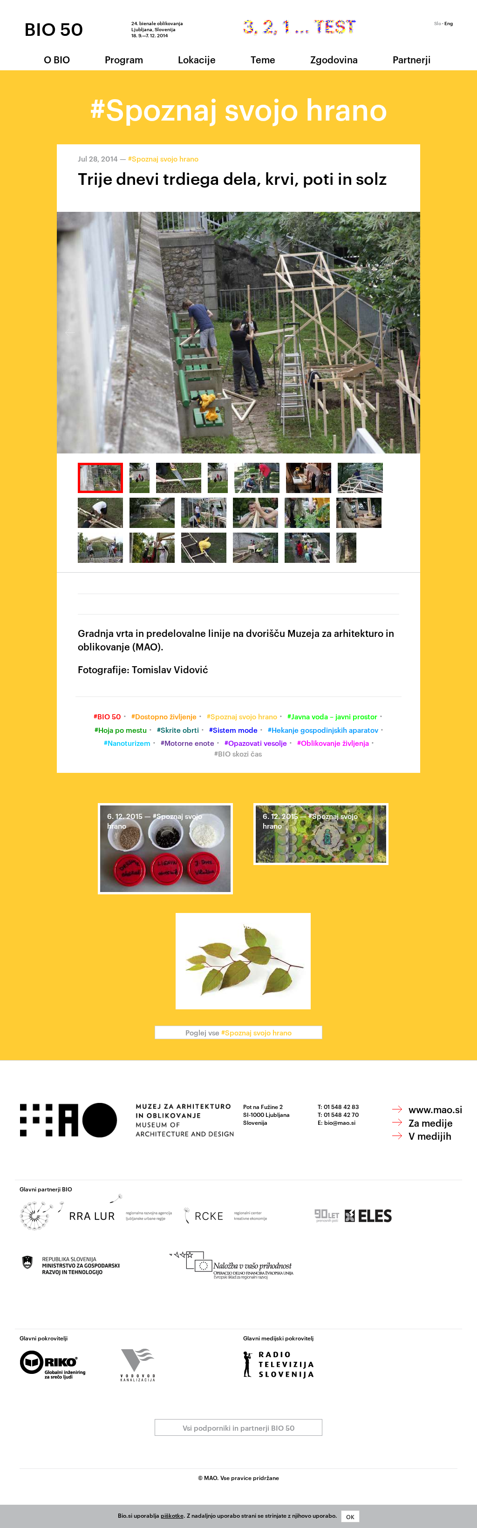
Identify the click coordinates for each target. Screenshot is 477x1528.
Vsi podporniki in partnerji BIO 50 (239, 1428)
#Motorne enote (187, 743)
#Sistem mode (233, 730)
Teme (263, 59)
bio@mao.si (339, 1122)
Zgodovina (334, 59)
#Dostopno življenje (164, 716)
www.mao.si (436, 1109)
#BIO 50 (107, 716)
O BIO (57, 59)
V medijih (430, 1135)
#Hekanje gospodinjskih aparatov (323, 730)
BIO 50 (53, 28)
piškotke (172, 1515)
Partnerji (412, 59)
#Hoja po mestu (121, 730)
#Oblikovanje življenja (333, 743)
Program (124, 59)
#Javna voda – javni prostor (332, 716)
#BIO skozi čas (238, 753)
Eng (448, 23)
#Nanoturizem (127, 743)
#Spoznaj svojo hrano (163, 158)
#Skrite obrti (178, 730)
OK (350, 1516)
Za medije (431, 1122)
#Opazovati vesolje (256, 743)
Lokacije (197, 59)
